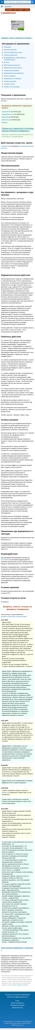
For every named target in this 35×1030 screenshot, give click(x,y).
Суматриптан (6, 111)
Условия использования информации (17, 994)
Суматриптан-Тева (8, 114)
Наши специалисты (17, 1003)
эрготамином (5, 559)
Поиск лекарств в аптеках (20, 985)
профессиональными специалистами (13, 616)
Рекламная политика (17, 1005)
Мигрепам (5, 117)
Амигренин (5, 120)
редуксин (5, 792)
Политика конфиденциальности (17, 997)
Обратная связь (17, 1007)
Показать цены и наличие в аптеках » (16, 38)
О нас (17, 1000)
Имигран (5, 122)
